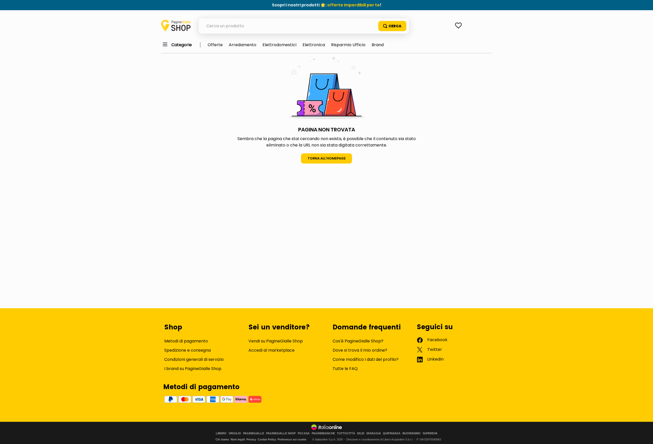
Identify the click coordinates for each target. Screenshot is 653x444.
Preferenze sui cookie (292, 439)
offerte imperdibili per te (353, 5)
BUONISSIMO (412, 433)
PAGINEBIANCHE (323, 433)
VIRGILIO (235, 433)
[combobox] (304, 26)
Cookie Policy (267, 439)
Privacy (251, 439)
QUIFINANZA (391, 433)
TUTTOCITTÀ (346, 433)
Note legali (238, 439)
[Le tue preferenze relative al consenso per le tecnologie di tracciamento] (644, 435)
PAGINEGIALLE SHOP (281, 433)
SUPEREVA (430, 433)
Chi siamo (222, 439)
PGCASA (304, 433)
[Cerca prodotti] (392, 26)
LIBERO (221, 433)
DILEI (360, 433)
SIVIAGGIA (373, 433)
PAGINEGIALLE (253, 433)
